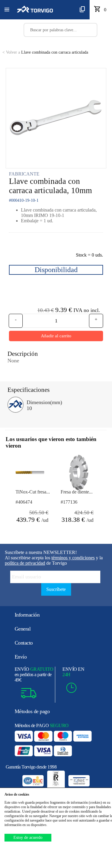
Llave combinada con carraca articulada (45, 52)
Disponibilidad (56, 270)
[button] (7, 10)
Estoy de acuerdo (27, 837)
